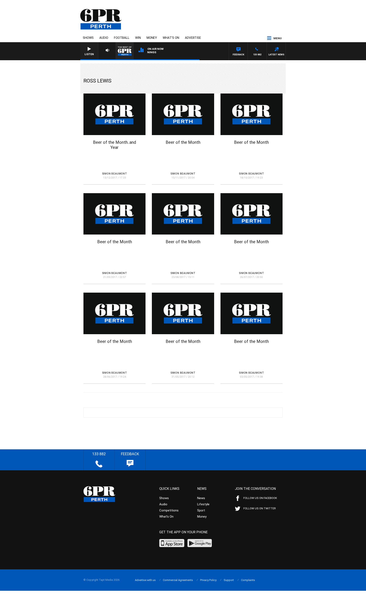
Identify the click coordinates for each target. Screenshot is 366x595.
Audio (103, 38)
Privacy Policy (208, 580)
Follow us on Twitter (259, 508)
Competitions (169, 510)
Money (152, 38)
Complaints (248, 580)
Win (138, 38)
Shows (88, 38)
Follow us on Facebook (260, 498)
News (201, 498)
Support (229, 580)
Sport (201, 510)
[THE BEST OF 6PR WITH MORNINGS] (172, 53)
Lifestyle (203, 504)
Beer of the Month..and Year (114, 145)
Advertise (193, 38)
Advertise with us (145, 580)
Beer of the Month (183, 142)
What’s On (171, 38)
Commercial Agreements (178, 580)
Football (121, 38)
